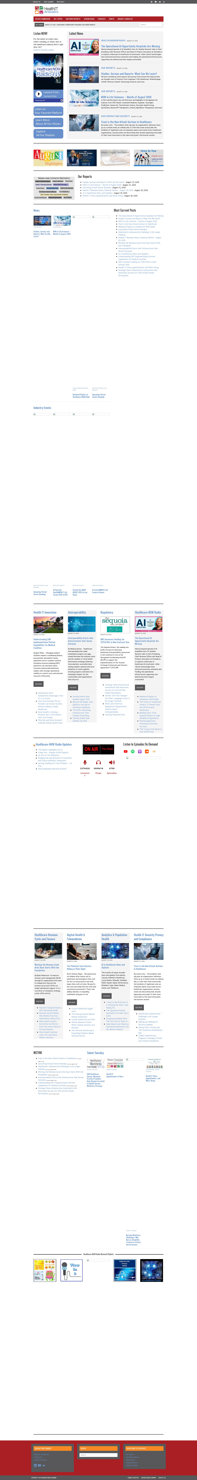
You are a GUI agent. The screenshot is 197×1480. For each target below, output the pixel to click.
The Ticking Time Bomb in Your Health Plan (151, 730)
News (37, 210)
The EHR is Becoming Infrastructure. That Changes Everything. (82, 713)
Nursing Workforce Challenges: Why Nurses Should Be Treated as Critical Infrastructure (133, 1240)
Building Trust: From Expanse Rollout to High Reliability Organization (150, 716)
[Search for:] (98, 1455)
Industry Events (97, 388)
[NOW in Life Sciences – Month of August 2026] (84, 105)
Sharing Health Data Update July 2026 (81, 719)
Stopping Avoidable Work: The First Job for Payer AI (117, 1020)
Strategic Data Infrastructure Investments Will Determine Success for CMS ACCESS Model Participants (137, 273)
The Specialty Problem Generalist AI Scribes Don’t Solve (117, 1013)
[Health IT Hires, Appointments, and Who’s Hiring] (154, 1066)
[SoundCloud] (160, 1)
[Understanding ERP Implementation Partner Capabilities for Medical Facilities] (48, 632)
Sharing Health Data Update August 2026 (81, 698)
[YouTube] (156, 1)
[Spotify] (133, 751)
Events (111, 19)
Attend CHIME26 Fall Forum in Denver (100, 591)
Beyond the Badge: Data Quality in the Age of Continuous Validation (83, 705)
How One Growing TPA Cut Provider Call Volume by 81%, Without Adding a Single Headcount (50, 705)
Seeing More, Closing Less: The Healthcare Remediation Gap (150, 1030)
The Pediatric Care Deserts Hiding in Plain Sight (79, 967)
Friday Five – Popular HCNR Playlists (53, 752)
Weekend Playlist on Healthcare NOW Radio (81, 395)
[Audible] (155, 751)
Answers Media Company (148, 1478)
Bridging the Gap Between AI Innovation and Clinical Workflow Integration (55, 759)
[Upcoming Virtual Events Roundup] (101, 385)
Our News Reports (73, 19)
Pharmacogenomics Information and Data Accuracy (148, 724)
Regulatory (106, 612)
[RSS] (164, 1)
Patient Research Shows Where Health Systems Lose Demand (83, 1025)
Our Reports (108, 67)
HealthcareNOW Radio (113, 40)
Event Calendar (48, 2)
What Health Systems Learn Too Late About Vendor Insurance (48, 1035)
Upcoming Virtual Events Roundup (97, 187)
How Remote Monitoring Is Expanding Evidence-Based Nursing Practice (82, 1033)
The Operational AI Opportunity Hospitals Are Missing (130, 46)
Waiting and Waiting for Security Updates (148, 1023)
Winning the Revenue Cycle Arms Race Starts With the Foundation (47, 967)
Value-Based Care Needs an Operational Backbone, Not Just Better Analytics (117, 1027)
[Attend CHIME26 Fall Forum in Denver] (101, 582)
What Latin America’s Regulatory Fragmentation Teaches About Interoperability (116, 707)
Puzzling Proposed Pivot (115, 714)
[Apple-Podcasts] (140, 751)
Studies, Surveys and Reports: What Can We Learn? (129, 73)
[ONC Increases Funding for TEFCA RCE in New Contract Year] (115, 632)
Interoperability (77, 612)
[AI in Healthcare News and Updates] (115, 957)
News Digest (61, 2)
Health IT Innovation (45, 612)
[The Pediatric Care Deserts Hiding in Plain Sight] (82, 958)
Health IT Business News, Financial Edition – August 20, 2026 (108, 190)
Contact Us (36, 2)
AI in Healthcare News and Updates (98, 193)
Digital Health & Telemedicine (76, 937)
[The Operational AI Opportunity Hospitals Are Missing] (84, 54)
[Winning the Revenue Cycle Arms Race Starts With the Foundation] (48, 957)
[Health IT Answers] (98, 10)
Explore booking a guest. (44, 50)
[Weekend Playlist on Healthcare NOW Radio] (81, 385)
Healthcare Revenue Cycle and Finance (46, 937)
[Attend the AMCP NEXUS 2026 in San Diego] (81, 582)
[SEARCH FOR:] (151, 24)
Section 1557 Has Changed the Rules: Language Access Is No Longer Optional (117, 698)
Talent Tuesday (95, 1053)
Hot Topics (58, 19)
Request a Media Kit (125, 19)
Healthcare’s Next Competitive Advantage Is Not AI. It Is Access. (50, 696)
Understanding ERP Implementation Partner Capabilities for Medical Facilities (136, 257)
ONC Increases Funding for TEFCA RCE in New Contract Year (114, 641)
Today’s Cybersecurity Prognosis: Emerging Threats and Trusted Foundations (150, 1038)
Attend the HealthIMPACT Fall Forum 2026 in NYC (60, 592)
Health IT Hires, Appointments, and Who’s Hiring (103, 195)
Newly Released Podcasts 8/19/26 (52, 769)
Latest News (130, 1460)
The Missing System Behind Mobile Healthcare (83, 1015)
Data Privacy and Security (115, 116)
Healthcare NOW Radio (148, 612)
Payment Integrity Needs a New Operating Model (50, 1009)
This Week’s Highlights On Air (50, 749)
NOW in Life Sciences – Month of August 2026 (126, 97)
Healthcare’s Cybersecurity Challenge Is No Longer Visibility (149, 1016)
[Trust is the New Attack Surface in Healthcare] (84, 130)
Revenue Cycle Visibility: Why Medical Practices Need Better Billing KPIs (49, 1016)
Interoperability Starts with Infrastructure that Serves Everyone (80, 640)
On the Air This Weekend (48, 755)
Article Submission (42, 19)
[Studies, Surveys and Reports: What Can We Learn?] (84, 81)
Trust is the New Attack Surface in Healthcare (126, 122)
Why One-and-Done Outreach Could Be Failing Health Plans (50, 721)
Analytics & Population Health (114, 937)
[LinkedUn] (151, 1)
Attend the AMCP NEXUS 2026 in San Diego (80, 592)
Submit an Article (40, 1460)
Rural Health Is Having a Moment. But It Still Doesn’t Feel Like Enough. (50, 715)
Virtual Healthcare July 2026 (83, 1019)
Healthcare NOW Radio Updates (54, 744)
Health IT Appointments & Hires (114, 1075)
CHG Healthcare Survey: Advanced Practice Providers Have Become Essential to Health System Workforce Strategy (96, 1080)
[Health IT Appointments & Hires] (115, 1066)
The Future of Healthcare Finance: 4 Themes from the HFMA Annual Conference (150, 706)
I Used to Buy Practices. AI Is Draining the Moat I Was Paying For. (117, 1005)
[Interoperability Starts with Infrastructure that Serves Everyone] (81, 630)
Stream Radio (89, 19)
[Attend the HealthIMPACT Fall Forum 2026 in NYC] (62, 582)
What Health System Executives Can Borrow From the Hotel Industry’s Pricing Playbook (50, 1025)
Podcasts (101, 19)
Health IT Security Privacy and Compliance (148, 937)
